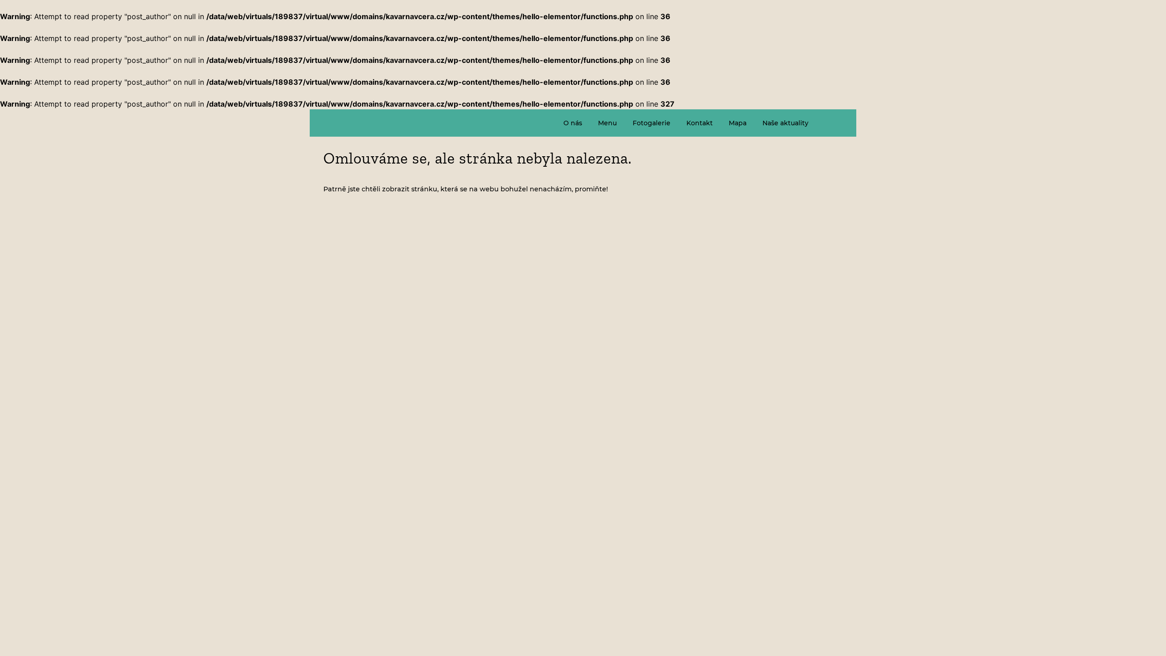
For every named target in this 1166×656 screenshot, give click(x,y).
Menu (607, 123)
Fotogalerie (651, 123)
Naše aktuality (785, 123)
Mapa (738, 123)
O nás (572, 123)
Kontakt (699, 123)
